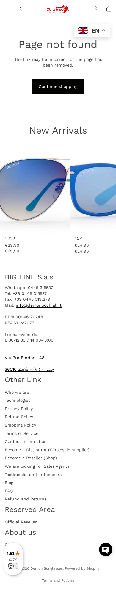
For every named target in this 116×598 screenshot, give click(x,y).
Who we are (17, 392)
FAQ (9, 491)
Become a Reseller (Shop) (31, 457)
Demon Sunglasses (46, 568)
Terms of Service (21, 433)
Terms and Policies (58, 580)
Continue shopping (58, 86)
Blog (9, 482)
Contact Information (26, 441)
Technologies (17, 400)
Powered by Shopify (82, 568)
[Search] (19, 9)
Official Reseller (21, 522)
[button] (105, 549)
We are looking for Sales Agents (37, 466)
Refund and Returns (25, 499)
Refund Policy (19, 416)
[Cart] (108, 9)
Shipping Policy (20, 425)
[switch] (13, 566)
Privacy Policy (19, 408)
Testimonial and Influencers (33, 474)
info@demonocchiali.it (39, 305)
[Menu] (7, 9)
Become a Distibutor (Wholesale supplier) (47, 449)
